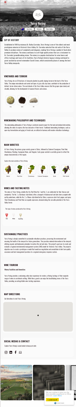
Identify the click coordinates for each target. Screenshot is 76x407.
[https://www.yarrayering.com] (20, 352)
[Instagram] (6, 352)
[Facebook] (15, 352)
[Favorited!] (38, 33)
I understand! (52, 399)
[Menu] (72, 2)
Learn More (57, 395)
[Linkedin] (10, 352)
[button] (38, 315)
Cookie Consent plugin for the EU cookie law (59, 403)
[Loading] (5, 2)
